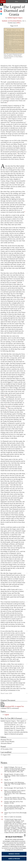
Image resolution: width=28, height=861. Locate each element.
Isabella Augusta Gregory (15, 18)
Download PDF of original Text (14, 706)
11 (4, 396)
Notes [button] (4, 762)
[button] (9, 89)
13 (9, 484)
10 (24, 298)
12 (6, 407)
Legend (6, 714)
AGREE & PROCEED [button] (14, 859)
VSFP (3, 1)
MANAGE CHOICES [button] (14, 854)
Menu (16, 1)
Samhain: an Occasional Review (11, 21)
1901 (18, 23)
